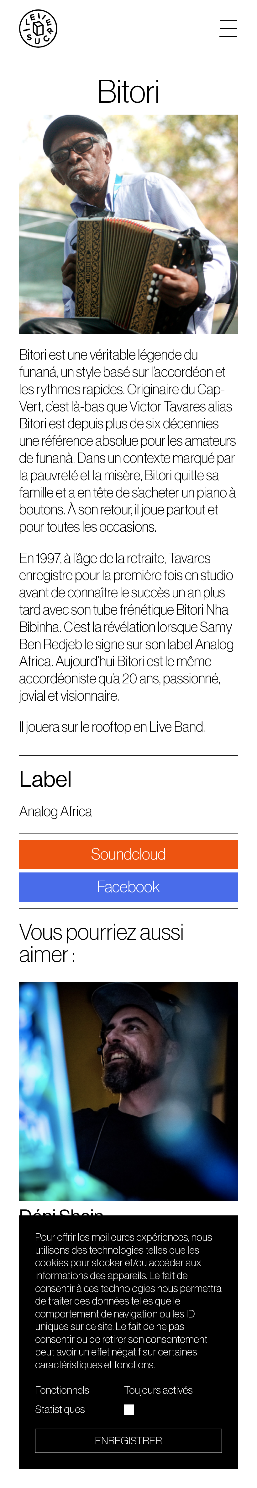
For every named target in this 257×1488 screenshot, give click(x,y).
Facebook (128, 887)
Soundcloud (128, 854)
